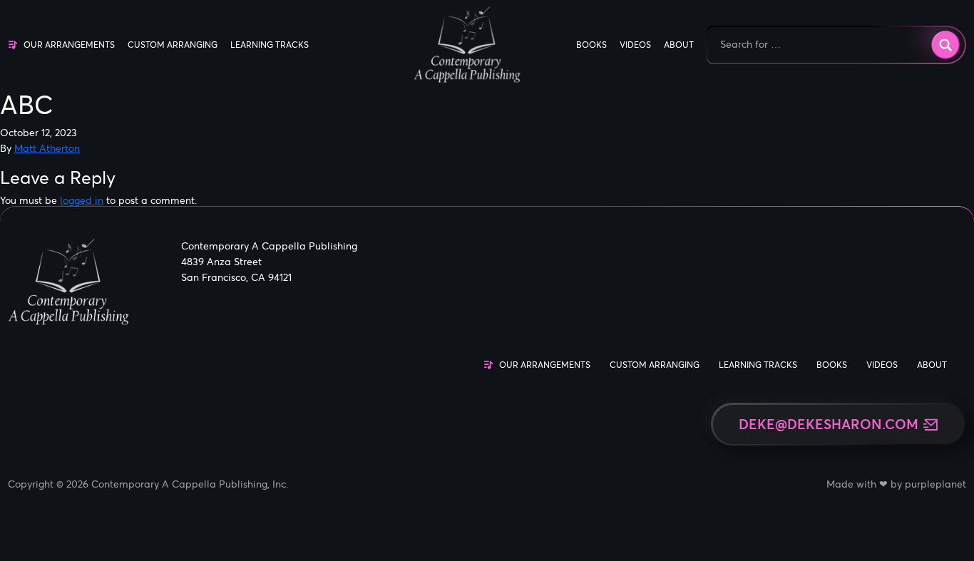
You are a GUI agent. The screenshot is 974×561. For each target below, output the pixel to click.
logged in (81, 200)
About (679, 44)
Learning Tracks (269, 44)
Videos (635, 44)
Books (591, 44)
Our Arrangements (69, 44)
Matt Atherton (47, 148)
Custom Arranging (172, 44)
